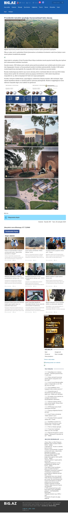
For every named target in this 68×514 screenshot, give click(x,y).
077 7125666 (26, 227)
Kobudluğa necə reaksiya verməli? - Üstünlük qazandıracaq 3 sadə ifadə (53, 373)
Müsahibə (52, 7)
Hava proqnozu (49, 356)
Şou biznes (27, 7)
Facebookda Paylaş (11, 231)
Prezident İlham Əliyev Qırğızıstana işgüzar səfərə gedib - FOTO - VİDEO (54, 457)
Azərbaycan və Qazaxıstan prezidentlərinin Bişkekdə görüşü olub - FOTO (53, 473)
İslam (58, 7)
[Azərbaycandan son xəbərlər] (52, 362)
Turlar (45, 359)
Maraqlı (20, 7)
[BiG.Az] (11, 3)
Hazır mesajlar (59, 354)
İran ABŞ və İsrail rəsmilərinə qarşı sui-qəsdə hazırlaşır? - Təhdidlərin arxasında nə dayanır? (54, 469)
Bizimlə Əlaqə (52, 505)
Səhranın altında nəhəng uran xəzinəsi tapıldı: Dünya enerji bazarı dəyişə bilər (54, 403)
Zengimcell (58, 352)
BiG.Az (6, 213)
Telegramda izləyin (13, 217)
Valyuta (23, 2)
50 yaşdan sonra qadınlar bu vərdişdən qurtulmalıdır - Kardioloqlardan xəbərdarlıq (54, 398)
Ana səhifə (7, 7)
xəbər (10, 52)
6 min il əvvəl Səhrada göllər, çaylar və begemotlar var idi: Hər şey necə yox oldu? (54, 384)
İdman (46, 7)
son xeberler (56, 504)
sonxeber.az (45, 505)
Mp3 (5, 11)
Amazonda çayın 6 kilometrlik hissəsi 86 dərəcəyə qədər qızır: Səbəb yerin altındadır (54, 393)
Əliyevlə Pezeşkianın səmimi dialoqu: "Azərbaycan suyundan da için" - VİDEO (54, 434)
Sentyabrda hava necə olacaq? (53, 476)
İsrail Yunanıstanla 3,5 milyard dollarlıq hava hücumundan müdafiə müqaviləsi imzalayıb (53, 482)
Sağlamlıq (34, 7)
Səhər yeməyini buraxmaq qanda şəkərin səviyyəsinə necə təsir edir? (53, 379)
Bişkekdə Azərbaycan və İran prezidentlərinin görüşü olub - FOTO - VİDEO (52, 464)
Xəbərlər (14, 7)
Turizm (41, 7)
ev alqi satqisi (50, 359)
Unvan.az (47, 354)
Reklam (11, 11)
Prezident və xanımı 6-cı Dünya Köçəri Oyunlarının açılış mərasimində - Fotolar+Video (53, 423)
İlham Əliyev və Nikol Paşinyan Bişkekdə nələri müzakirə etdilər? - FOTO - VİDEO (54, 443)
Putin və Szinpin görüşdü (54, 426)
